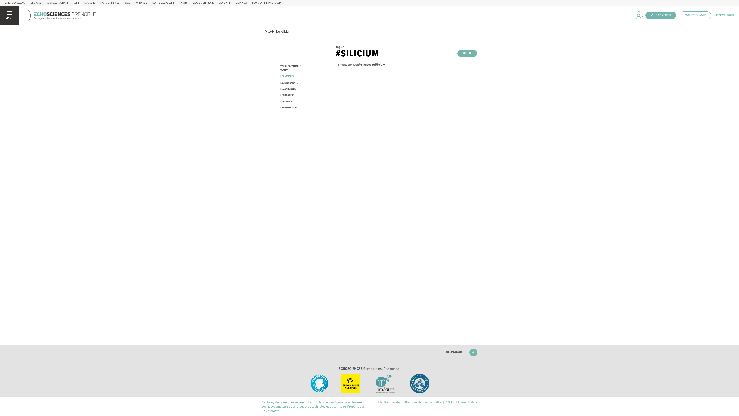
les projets (286, 101)
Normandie (141, 3)
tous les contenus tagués (290, 68)
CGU (449, 402)
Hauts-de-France (109, 3)
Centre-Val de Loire (163, 3)
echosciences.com (15, 3)
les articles (287, 76)
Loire (76, 3)
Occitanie (89, 3)
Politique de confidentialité (423, 402)
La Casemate (270, 410)
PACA (127, 3)
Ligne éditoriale (466, 402)
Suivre (467, 53)
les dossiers (287, 95)
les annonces (288, 89)
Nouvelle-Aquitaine (57, 3)
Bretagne (36, 3)
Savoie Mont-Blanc (203, 3)
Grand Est (241, 3)
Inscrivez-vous (724, 15)
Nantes (184, 3)
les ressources (288, 107)
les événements (289, 83)
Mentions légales (389, 402)
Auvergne (224, 3)
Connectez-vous (695, 15)
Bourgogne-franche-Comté (267, 3)
